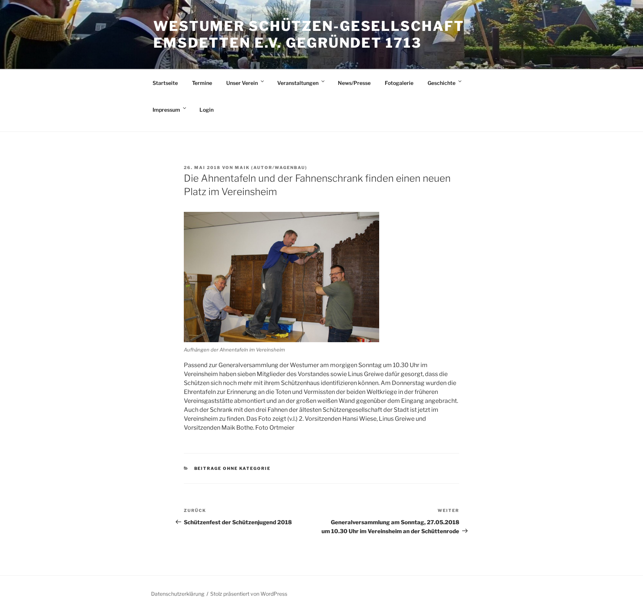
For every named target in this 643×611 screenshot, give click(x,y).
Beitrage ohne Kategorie (232, 468)
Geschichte (441, 83)
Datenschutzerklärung (177, 594)
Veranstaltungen (298, 83)
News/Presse (354, 83)
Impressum (166, 109)
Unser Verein (242, 83)
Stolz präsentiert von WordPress (248, 594)
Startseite (165, 83)
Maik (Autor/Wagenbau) (271, 167)
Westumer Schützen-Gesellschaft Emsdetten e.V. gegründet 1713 (308, 34)
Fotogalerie (399, 83)
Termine (202, 83)
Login (206, 109)
